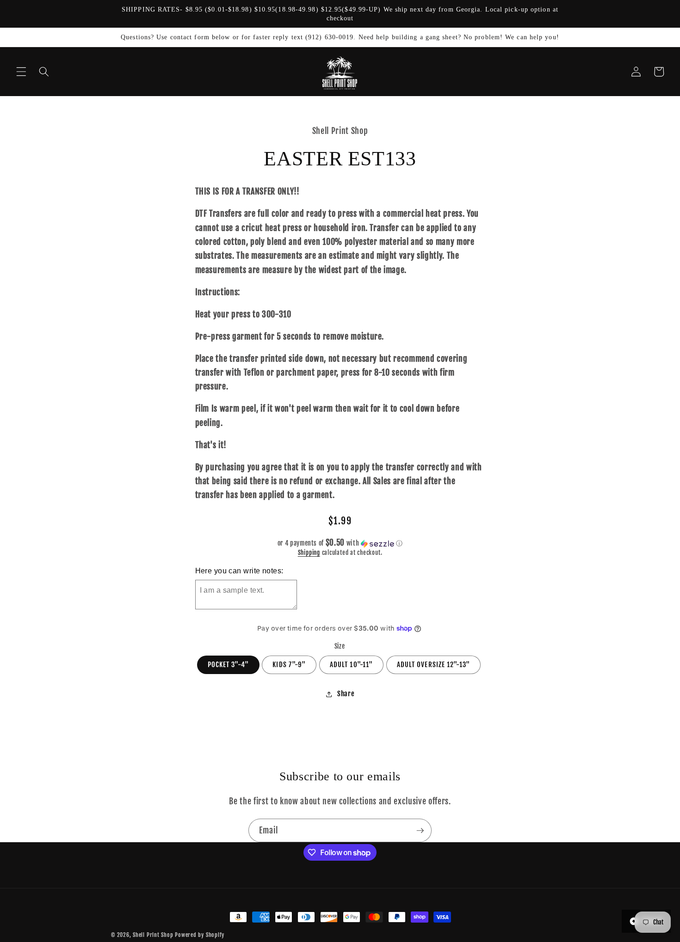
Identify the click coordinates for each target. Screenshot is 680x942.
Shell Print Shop (153, 934)
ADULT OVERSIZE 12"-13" (433, 664)
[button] (21, 72)
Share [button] (345, 694)
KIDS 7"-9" (289, 664)
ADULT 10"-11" (351, 664)
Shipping (309, 553)
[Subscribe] (420, 831)
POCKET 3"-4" (228, 664)
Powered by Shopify (199, 934)
